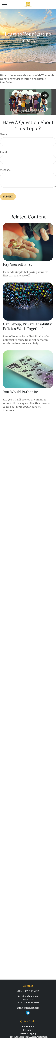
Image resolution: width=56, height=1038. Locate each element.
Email (3, 152)
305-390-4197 (32, 991)
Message (5, 169)
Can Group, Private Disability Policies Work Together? (27, 326)
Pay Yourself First (17, 264)
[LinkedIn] (28, 1013)
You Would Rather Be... (22, 392)
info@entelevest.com (28, 1007)
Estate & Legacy (28, 1033)
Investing (28, 1030)
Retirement (28, 1026)
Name (3, 134)
